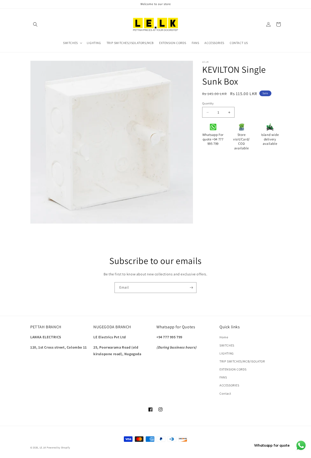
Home (223, 337)
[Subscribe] (191, 287)
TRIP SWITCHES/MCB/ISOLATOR (242, 361)
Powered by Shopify (58, 447)
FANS (223, 377)
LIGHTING (226, 353)
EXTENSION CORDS (233, 369)
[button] (35, 24)
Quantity (208, 103)
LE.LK (43, 447)
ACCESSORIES (229, 385)
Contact (225, 393)
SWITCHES (226, 345)
